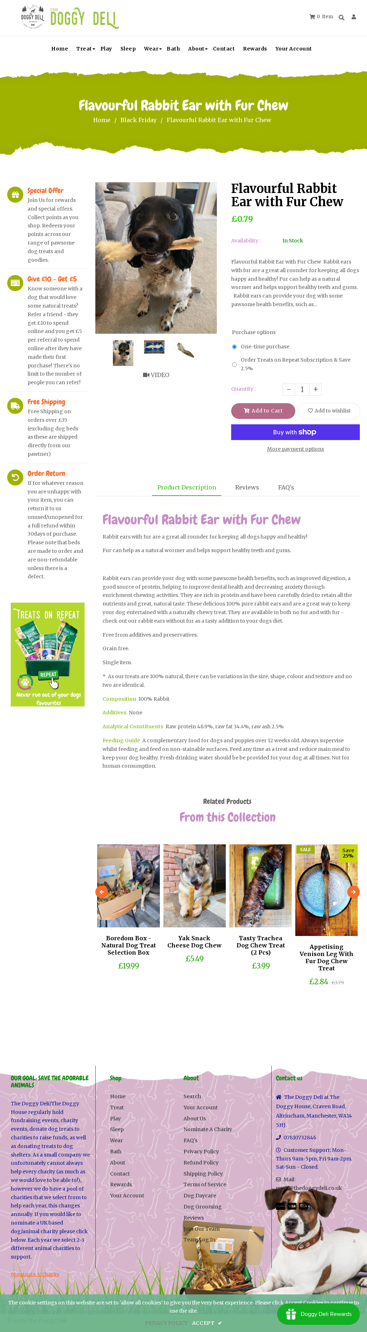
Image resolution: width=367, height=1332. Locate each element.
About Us (195, 1118)
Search (192, 1096)
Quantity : (243, 389)
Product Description (186, 487)
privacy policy (166, 1323)
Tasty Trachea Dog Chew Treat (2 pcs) (261, 945)
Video (159, 374)
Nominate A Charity (35, 1274)
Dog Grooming (203, 1206)
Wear (116, 1140)
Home (101, 120)
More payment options (295, 449)
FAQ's (286, 487)
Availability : (246, 240)
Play (115, 1118)
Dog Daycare (200, 1195)
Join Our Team (202, 1229)
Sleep (117, 1129)
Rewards (121, 1184)
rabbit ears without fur (166, 621)
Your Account (127, 1195)
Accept (207, 1323)
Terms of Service (205, 1184)
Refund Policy (201, 1162)
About (117, 1162)
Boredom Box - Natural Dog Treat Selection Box (128, 945)
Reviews (247, 487)
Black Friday (138, 120)
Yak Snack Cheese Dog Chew (194, 942)
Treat (117, 1107)
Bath (115, 1151)
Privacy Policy (201, 1151)
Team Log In (199, 1239)
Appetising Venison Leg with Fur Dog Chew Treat (326, 957)
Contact (120, 1174)
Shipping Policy (203, 1174)
